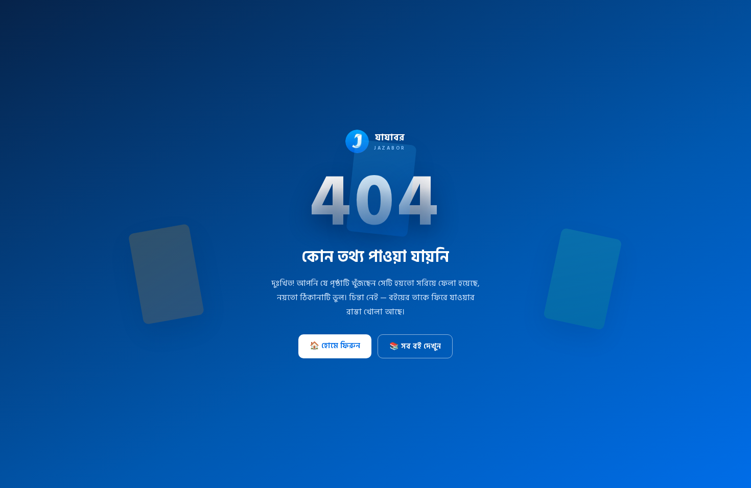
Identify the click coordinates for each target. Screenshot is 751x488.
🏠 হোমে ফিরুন (335, 345)
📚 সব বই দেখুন (415, 346)
